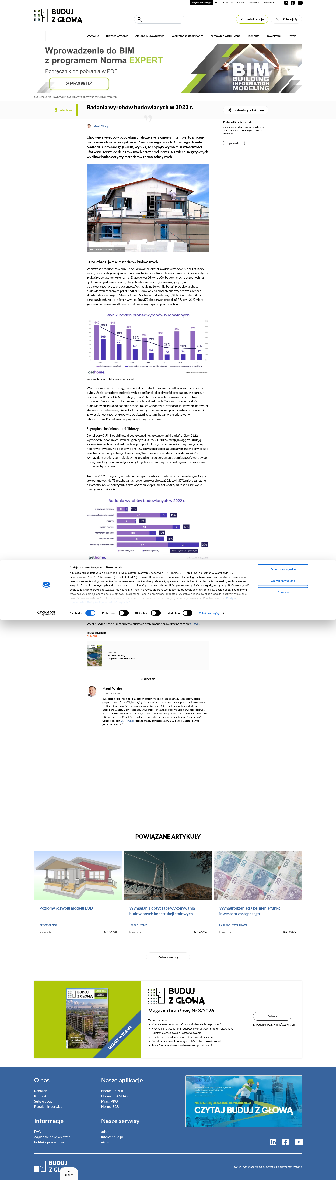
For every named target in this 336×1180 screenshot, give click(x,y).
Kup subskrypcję (252, 19)
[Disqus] (148, 777)
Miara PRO (109, 1101)
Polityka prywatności (50, 1142)
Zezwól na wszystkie (283, 569)
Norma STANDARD (116, 1096)
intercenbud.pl (112, 1137)
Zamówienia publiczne (225, 36)
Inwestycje (273, 36)
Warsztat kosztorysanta (187, 36)
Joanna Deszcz (138, 924)
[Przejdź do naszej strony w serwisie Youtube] (299, 2)
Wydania (93, 36)
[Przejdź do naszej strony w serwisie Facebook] (292, 2)
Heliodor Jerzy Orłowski (233, 924)
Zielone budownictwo (149, 36)
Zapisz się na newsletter (52, 1137)
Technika (253, 36)
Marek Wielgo (101, 126)
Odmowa (283, 592)
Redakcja (41, 1091)
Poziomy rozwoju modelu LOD (66, 908)
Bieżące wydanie (117, 36)
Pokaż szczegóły (209, 613)
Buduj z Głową (42, 97)
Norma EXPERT (113, 1091)
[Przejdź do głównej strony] (58, 16)
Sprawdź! (233, 143)
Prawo (292, 36)
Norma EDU (110, 1106)
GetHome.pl (127, 720)
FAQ (217, 2)
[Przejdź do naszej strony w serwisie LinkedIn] (286, 2)
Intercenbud (268, 2)
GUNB (194, 624)
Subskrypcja (43, 1101)
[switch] (124, 613)
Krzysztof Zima (48, 924)
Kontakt (241, 2)
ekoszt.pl (107, 1142)
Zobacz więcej (168, 957)
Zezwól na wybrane (283, 580)
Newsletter (228, 2)
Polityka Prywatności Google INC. (109, 602)
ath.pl (105, 1131)
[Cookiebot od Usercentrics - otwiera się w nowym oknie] (46, 613)
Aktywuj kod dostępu (201, 2)
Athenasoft (254, 2)
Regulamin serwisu (48, 1106)
